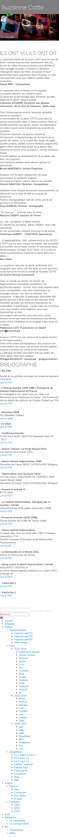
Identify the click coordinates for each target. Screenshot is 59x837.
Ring (16, 776)
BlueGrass (24, 736)
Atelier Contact (26, 87)
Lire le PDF (6, 382)
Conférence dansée (29, 652)
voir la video (6, 418)
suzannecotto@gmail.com (14, 611)
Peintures (14, 256)
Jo (20, 692)
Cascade (23, 680)
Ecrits (8, 277)
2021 (17, 259)
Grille (22, 683)
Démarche (10, 817)
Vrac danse (20, 795)
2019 (17, 811)
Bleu (21, 673)
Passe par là (21, 209)
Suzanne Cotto (22, 7)
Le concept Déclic (19, 823)
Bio (6, 826)
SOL (21, 667)
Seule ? (23, 661)
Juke (16, 219)
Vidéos (8, 627)
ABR (21, 733)
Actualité (9, 37)
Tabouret (24, 686)
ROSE (22, 698)
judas (21, 730)
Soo (16, 789)
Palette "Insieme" (23, 764)
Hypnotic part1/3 (23, 633)
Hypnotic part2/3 (23, 636)
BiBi (21, 739)
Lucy (21, 664)
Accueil (9, 23)
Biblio (12, 325)
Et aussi (18, 798)
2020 (17, 263)
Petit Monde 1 (22, 642)
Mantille (23, 705)
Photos (13, 786)
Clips (12, 645)
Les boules (20, 792)
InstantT (23, 689)
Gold (21, 720)
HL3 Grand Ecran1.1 (25, 755)
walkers (23, 152)
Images (9, 783)
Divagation (20, 773)
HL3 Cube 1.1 (21, 761)
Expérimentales (17, 630)
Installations (15, 751)
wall (21, 714)
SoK (21, 748)
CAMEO (23, 711)
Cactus (22, 109)
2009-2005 (20, 723)
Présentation (16, 830)
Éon (21, 745)
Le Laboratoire (17, 820)
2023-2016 (20, 81)
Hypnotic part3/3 (23, 639)
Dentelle (23, 670)
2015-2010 (20, 130)
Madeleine (24, 742)
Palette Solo (21, 767)
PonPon (23, 702)
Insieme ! (23, 658)
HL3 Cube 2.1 (21, 197)
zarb (21, 726)
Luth (21, 708)
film (19, 394)
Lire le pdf (5, 545)
